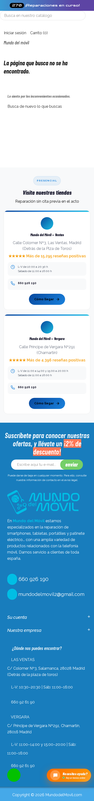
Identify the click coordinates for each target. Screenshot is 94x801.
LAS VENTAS (23, 659)
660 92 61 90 (23, 702)
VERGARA (20, 717)
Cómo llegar (44, 299)
